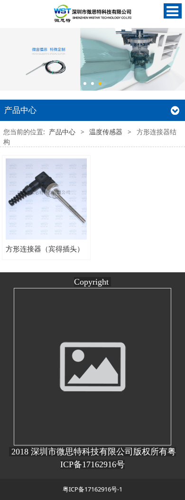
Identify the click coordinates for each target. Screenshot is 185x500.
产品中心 (62, 131)
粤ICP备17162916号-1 (92, 489)
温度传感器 (105, 131)
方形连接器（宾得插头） (45, 248)
